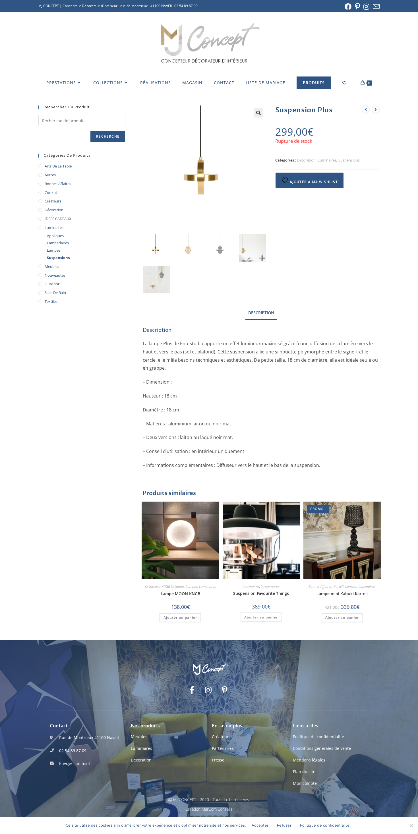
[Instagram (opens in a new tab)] (366, 6)
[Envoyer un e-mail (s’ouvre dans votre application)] (375, 6)
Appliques (55, 235)
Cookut (51, 192)
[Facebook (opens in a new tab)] (348, 6)
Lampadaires (58, 242)
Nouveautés (55, 275)
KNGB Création (173, 586)
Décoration (306, 160)
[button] (258, 112)
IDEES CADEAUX (58, 218)
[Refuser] (411, 825)
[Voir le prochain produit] (376, 109)
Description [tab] (261, 312)
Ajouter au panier (180, 617)
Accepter (260, 825)
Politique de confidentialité (318, 736)
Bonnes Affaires (320, 586)
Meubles (52, 266)
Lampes (191, 586)
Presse (218, 760)
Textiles (51, 301)
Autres (50, 174)
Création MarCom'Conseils (209, 809)
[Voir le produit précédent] (366, 109)
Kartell (338, 586)
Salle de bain (55, 292)
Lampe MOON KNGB (180, 593)
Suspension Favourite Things (261, 593)
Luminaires (327, 160)
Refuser (284, 825)
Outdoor (52, 283)
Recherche (107, 136)
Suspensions (349, 160)
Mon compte (305, 783)
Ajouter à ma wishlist (313, 181)
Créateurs (152, 586)
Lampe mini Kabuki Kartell (342, 593)
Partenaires (223, 748)
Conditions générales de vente (322, 748)
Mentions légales (309, 760)
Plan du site (304, 771)
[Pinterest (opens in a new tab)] (357, 6)
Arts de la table (58, 166)
